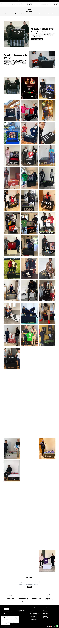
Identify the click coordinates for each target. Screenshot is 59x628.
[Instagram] (6, 613)
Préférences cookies (33, 619)
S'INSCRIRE (29, 586)
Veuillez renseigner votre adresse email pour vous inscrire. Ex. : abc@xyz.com (28, 584)
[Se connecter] (54, 4)
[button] (37, 39)
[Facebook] (4, 613)
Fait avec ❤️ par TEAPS (51, 626)
